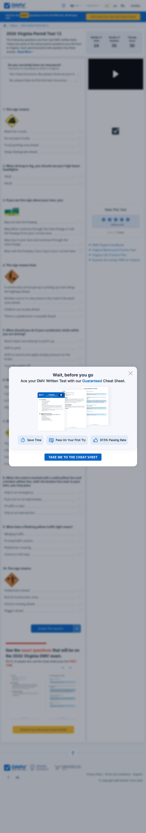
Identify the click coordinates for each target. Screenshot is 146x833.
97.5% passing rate (113, 440)
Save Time (34, 440)
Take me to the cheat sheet (73, 457)
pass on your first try (71, 440)
